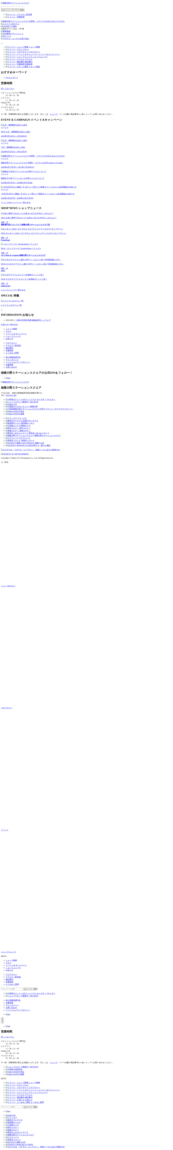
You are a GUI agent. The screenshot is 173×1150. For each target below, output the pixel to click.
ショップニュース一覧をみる (13, 290)
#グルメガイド (12, 78)
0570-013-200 (11, 395)
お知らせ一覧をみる (9, 324)
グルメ (8, 331)
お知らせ (9, 339)
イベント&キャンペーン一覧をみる (16, 203)
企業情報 (9, 365)
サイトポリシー (12, 360)
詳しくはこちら (7, 89)
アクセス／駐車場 (13, 346)
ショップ (53, 114)
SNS (2, 1020)
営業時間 (9, 350)
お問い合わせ (11, 367)
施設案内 (9, 348)
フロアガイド (11, 343)
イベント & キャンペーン (16, 334)
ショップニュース (13, 336)
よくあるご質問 (12, 353)
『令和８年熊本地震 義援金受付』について (33, 320)
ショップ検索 (11, 329)
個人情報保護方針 (13, 357)
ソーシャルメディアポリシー (18, 362)
